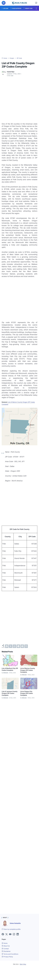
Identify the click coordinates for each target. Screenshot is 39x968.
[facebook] (6, 646)
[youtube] (10, 934)
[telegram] (18, 646)
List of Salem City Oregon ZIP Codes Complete (26, 693)
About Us (6, 946)
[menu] (3, 3)
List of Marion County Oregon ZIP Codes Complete (27, 670)
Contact (6, 949)
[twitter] (10, 646)
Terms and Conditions (10, 954)
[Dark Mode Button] (36, 3)
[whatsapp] (14, 646)
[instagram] (14, 934)
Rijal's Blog (23, 964)
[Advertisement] (19, 34)
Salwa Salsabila (15, 923)
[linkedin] (17, 934)
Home (5, 943)
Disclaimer (7, 951)
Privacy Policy (8, 957)
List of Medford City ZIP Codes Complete (10, 669)
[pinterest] (22, 646)
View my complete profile (12, 929)
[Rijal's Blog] (19, 2)
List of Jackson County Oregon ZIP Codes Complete (9, 693)
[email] (26, 646)
